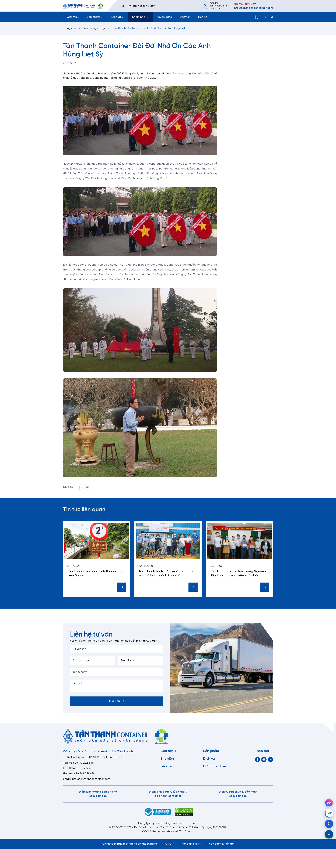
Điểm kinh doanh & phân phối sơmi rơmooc (98, 793)
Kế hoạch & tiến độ (221, 843)
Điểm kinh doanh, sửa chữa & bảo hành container (168, 793)
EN (266, 17)
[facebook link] (79, 487)
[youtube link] (264, 759)
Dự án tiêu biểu (215, 766)
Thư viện (185, 17)
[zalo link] (270, 759)
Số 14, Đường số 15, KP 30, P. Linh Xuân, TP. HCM (93, 757)
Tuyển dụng (164, 17)
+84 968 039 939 (244, 4)
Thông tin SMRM (190, 843)
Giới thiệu (73, 17)
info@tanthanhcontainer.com (253, 7)
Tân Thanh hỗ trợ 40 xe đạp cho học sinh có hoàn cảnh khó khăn (167, 573)
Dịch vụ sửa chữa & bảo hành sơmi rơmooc (238, 793)
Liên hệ (202, 17)
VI (272, 17)
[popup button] (329, 834)
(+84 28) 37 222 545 (81, 762)
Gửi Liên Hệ (116, 701)
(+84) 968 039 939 (145, 640)
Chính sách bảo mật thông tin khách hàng (129, 843)
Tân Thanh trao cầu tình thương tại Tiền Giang (94, 573)
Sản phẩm (211, 751)
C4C (168, 843)
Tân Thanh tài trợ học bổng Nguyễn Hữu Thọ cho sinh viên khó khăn (238, 573)
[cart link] (256, 17)
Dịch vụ (209, 759)
